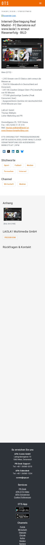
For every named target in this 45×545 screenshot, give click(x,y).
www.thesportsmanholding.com (14, 130)
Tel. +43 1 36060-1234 (22, 473)
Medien (22, 541)
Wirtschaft (22, 530)
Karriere (22, 544)
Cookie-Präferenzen (22, 497)
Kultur (22, 538)
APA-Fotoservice (22, 495)
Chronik (23, 535)
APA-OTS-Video (22, 492)
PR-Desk (22, 489)
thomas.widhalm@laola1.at (17, 128)
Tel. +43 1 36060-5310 (22, 466)
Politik (22, 527)
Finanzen (22, 533)
